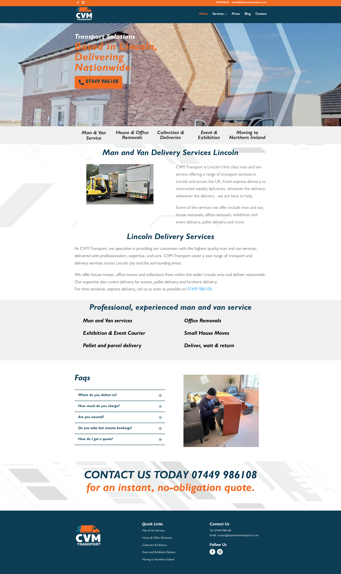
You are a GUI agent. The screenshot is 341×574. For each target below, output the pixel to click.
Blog (248, 14)
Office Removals (202, 321)
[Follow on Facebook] (212, 552)
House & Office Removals (157, 538)
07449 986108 (222, 3)
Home (203, 14)
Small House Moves (206, 334)
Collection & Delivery (154, 545)
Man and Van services (107, 321)
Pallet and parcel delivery (112, 346)
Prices (236, 14)
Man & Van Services (153, 530)
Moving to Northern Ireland (158, 559)
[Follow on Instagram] (220, 552)
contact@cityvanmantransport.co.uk (249, 3)
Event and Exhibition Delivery (158, 552)
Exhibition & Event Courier (114, 334)
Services (218, 14)
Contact (260, 14)
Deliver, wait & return (209, 346)
